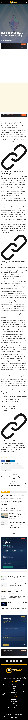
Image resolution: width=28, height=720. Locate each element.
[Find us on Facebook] (7, 661)
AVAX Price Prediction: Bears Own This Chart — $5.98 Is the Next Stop (17, 584)
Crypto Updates (5, 465)
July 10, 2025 (17, 39)
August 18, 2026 (15, 510)
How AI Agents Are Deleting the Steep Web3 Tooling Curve (17, 590)
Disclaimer (14, 699)
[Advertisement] (14, 67)
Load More (14, 533)
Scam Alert (23, 689)
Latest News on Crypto (16, 465)
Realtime (9, 467)
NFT (23, 684)
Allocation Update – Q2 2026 (8, 508)
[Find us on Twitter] (11, 661)
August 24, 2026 (15, 498)
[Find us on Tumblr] (17, 661)
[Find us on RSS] (20, 661)
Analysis (5, 687)
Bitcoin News (8, 463)
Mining (14, 694)
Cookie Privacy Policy (14, 705)
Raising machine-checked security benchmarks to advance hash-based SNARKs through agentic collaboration (12, 503)
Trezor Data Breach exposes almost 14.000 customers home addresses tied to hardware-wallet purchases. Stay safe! (17, 523)
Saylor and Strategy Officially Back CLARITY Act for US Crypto (16, 597)
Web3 (23, 693)
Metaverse (14, 692)
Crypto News (15, 463)
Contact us (14, 710)
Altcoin (5, 684)
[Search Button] (26, 2)
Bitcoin (5, 689)
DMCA (14, 703)
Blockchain (5, 691)
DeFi (14, 688)
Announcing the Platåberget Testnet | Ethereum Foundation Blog (17, 514)
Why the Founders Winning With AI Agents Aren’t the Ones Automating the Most (17, 578)
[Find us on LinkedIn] (14, 661)
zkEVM (9, 470)
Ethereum (14, 690)
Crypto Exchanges (5, 693)
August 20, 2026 (15, 506)
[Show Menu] (1, 2)
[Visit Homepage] (14, 2)
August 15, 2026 (13, 528)
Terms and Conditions (14, 707)
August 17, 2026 (13, 518)
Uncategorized (23, 691)
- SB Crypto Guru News (17, 714)
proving (3, 467)
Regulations (23, 687)
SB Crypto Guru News (7, 39)
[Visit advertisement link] (14, 47)
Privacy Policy (14, 701)
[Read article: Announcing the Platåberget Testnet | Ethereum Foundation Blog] (4, 515)
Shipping (4, 470)
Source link (4, 458)
